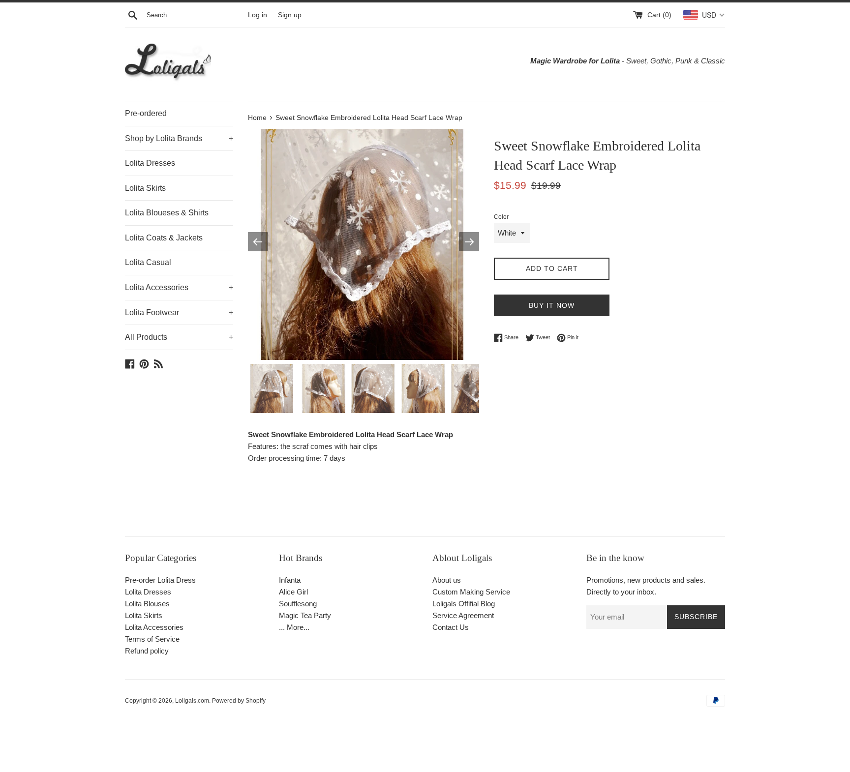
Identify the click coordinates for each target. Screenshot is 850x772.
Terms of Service (152, 639)
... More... (294, 627)
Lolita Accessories (179, 287)
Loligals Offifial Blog (463, 603)
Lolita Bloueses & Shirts (167, 212)
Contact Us (450, 627)
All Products (179, 337)
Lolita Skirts (145, 188)
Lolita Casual (148, 262)
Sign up (290, 15)
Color (501, 216)
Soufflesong (298, 603)
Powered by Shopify (239, 700)
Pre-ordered (146, 113)
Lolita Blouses (147, 603)
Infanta (290, 580)
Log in (257, 15)
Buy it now (552, 305)
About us (446, 580)
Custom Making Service (471, 592)
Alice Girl (293, 592)
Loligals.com (192, 700)
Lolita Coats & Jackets (164, 238)
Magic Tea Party (305, 615)
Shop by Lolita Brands (179, 138)
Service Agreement (463, 615)
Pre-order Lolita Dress (160, 580)
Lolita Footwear (179, 312)
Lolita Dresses (150, 163)
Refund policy (147, 651)
